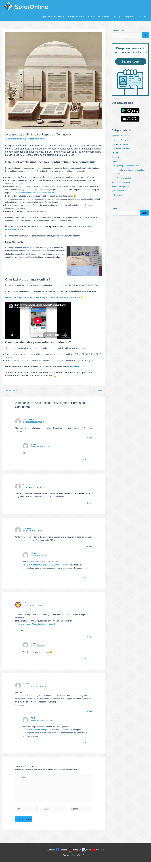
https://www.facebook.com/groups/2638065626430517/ (45, 565)
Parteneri (118, 195)
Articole (141, 16)
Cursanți (115, 161)
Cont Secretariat (121, 144)
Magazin (129, 16)
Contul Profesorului (122, 149)
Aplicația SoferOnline (52, 16)
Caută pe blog (118, 30)
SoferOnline (31, 7)
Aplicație (51, 850)
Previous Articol (10, 391)
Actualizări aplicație (122, 140)
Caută (114, 208)
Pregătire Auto (75, 16)
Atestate (115, 153)
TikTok (88, 850)
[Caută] (145, 35)
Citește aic (89, 227)
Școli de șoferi (118, 191)
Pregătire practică (124, 178)
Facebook (64, 850)
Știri (113, 199)
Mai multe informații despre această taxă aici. (36, 193)
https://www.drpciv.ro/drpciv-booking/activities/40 (35, 624)
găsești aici (78, 366)
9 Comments (10, 139)
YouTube (100, 850)
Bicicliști (117, 16)
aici (61, 236)
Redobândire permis (120, 187)
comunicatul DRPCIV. (14, 230)
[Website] (81, 809)
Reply (89, 438)
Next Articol (99, 391)
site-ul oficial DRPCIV (88, 285)
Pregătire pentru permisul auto (126, 166)
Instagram (77, 850)
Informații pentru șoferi (98, 16)
